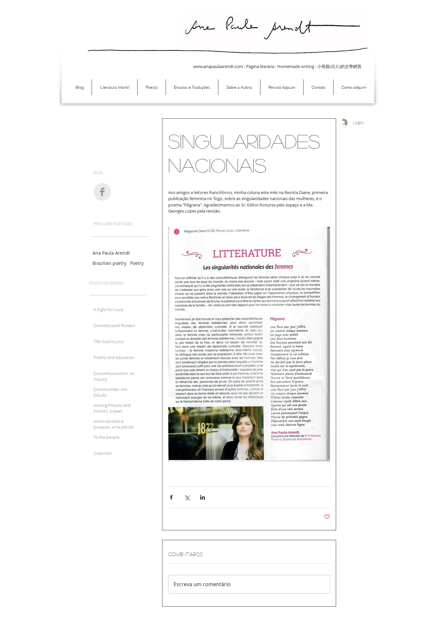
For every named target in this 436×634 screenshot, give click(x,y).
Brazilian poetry (109, 263)
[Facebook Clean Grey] (102, 192)
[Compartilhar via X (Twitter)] (187, 497)
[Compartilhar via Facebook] (171, 497)
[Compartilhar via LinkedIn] (202, 497)
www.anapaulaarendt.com (218, 66)
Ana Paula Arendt (111, 253)
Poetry (137, 263)
